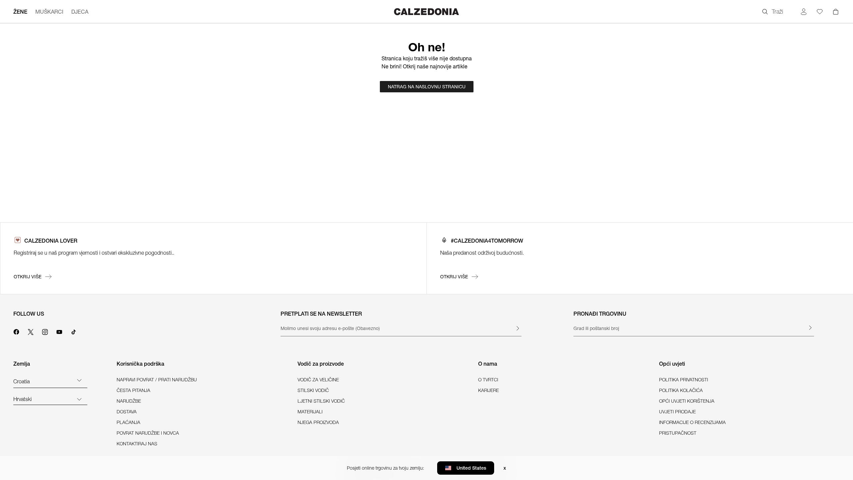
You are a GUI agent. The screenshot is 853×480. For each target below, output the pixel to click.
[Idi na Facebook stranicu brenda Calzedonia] (16, 331)
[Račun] (804, 12)
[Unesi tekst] (517, 328)
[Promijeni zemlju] (79, 380)
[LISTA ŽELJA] (820, 12)
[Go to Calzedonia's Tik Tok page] (74, 331)
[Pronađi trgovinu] (810, 328)
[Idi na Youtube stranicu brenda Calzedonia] (59, 331)
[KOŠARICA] (836, 12)
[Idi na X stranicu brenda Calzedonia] (31, 331)
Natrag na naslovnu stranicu (426, 87)
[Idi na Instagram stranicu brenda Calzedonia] (45, 331)
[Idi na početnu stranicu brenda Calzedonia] (426, 11)
